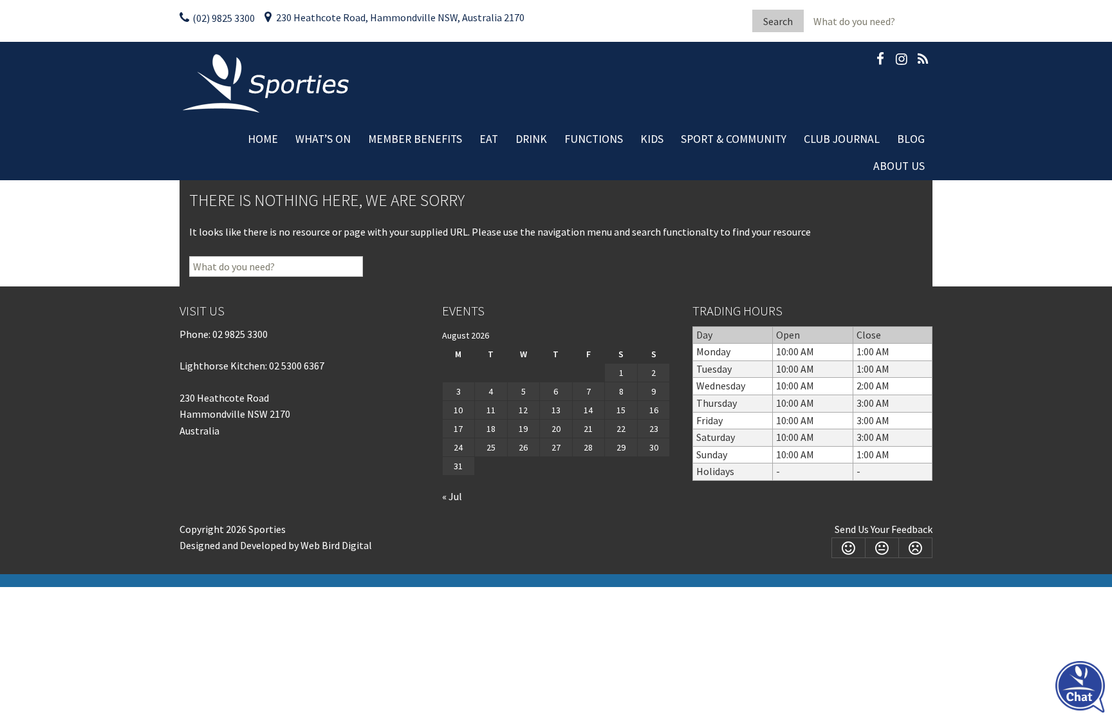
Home (263, 139)
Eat (488, 139)
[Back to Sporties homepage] (267, 82)
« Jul (452, 496)
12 (523, 410)
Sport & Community (733, 139)
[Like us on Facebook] (880, 61)
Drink (531, 139)
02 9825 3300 (240, 334)
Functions (593, 139)
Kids (651, 139)
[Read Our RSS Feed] (922, 61)
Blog (911, 139)
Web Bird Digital (336, 545)
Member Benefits (415, 139)
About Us (899, 166)
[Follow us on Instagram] (901, 61)
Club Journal (842, 139)
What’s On (323, 139)
